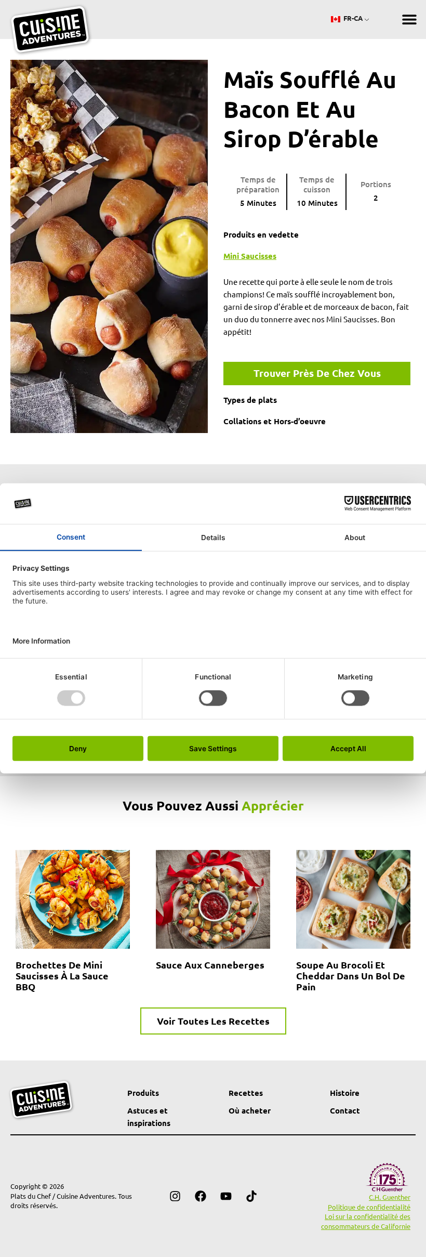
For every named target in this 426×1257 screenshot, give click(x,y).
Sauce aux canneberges (210, 965)
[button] (409, 19)
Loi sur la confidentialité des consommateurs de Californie (365, 1221)
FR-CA (352, 18)
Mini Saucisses (249, 256)
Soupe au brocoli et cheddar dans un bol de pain (350, 975)
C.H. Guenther (389, 1197)
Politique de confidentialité (369, 1206)
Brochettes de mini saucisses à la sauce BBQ (62, 975)
